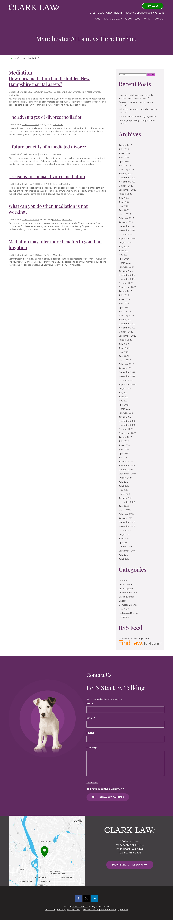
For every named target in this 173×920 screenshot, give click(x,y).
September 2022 (127, 336)
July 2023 (124, 295)
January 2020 (126, 461)
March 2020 (125, 457)
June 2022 (124, 348)
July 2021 (123, 392)
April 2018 (124, 506)
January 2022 (126, 368)
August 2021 (125, 388)
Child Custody (126, 584)
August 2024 (125, 242)
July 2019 (123, 482)
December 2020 (127, 421)
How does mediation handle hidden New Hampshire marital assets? (49, 81)
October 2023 (126, 283)
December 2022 (127, 324)
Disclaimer (92, 782)
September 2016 (127, 551)
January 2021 (125, 417)
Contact (159, 19)
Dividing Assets (126, 597)
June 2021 (124, 396)
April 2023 (124, 307)
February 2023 (126, 315)
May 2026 (124, 157)
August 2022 (125, 340)
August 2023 (125, 291)
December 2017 (127, 522)
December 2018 (127, 502)
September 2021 (127, 384)
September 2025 (127, 190)
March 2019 (124, 494)
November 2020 (127, 425)
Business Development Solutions (99, 909)
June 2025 (124, 202)
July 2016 (123, 555)
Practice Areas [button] (111, 19)
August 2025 (125, 194)
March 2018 (125, 510)
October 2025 (126, 186)
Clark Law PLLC (30, 92)
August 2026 (125, 145)
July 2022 (124, 344)
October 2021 (126, 380)
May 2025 (124, 206)
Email (90, 718)
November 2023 (127, 279)
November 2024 (127, 230)
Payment (147, 19)
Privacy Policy (74, 909)
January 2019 (125, 498)
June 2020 (124, 445)
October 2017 (126, 530)
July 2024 (124, 246)
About (128, 19)
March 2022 (125, 360)
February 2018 (126, 514)
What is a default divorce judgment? (137, 116)
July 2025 (124, 198)
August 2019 (125, 478)
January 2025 (126, 222)
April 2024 (124, 259)
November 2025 (127, 182)
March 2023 (125, 311)
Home (97, 19)
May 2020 (124, 449)
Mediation (14, 95)
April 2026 (124, 161)
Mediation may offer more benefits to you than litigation (55, 244)
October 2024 (126, 234)
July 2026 (124, 149)
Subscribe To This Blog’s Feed (134, 639)
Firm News (124, 609)
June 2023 (124, 299)
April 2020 (124, 453)
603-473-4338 (155, 12)
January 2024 (126, 271)
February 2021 (126, 413)
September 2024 (127, 238)
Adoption (123, 580)
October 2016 (125, 547)
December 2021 (127, 372)
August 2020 (125, 437)
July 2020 (124, 441)
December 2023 (127, 275)
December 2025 (127, 178)
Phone (90, 732)
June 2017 (124, 538)
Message (91, 747)
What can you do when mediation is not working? (48, 209)
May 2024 (124, 255)
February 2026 (126, 169)
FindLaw (124, 909)
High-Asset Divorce (90, 92)
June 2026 (124, 153)
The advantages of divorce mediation (46, 117)
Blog (137, 19)
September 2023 (127, 287)
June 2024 (124, 251)
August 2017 (125, 534)
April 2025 (124, 210)
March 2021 (124, 409)
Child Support (126, 588)
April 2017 (124, 542)
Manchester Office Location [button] (129, 865)
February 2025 (126, 218)
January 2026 (126, 173)
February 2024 (126, 267)
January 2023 (126, 319)
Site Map (61, 909)
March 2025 (125, 214)
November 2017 (127, 526)
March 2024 (125, 263)
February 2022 (126, 364)
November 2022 (127, 328)
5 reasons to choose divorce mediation (47, 176)
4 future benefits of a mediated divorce (47, 147)
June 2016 (124, 559)
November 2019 (127, 465)
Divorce (76, 92)
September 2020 (127, 433)
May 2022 (124, 352)
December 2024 (127, 226)
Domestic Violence (128, 605)
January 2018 (125, 518)
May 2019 (123, 490)
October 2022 (126, 332)
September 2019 (127, 474)
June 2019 (124, 486)
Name (90, 703)
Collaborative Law (63, 92)
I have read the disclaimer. (107, 789)
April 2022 (124, 356)
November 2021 (127, 376)
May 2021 (123, 401)
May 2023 (124, 303)
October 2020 (126, 429)
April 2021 (124, 405)
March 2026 (125, 165)
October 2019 (126, 469)
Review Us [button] (153, 6)
